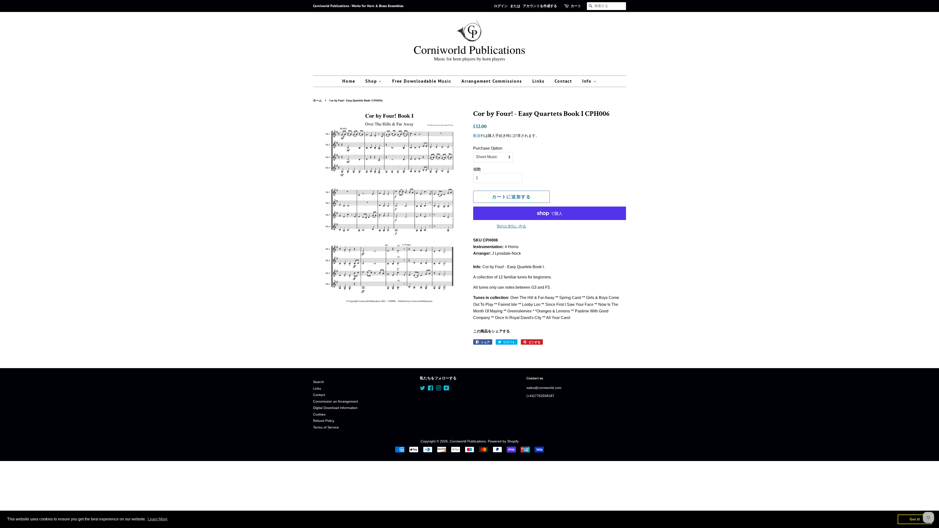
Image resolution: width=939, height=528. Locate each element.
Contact (563, 81)
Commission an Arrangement (335, 401)
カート (576, 6)
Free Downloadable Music (421, 81)
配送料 (478, 135)
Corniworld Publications (468, 441)
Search (318, 382)
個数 (477, 169)
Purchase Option (487, 148)
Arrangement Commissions (491, 81)
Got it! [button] (915, 519)
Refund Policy (323, 421)
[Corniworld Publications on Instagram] (438, 389)
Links (538, 81)
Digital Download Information (335, 408)
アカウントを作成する (540, 6)
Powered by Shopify (503, 441)
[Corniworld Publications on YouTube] (446, 389)
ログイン (501, 6)
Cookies (319, 414)
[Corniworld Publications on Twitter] (422, 389)
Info (587, 81)
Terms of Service (326, 427)
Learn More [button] (158, 519)
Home (348, 81)
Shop (372, 81)
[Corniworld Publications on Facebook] (430, 389)
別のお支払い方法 (511, 226)
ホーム (317, 100)
